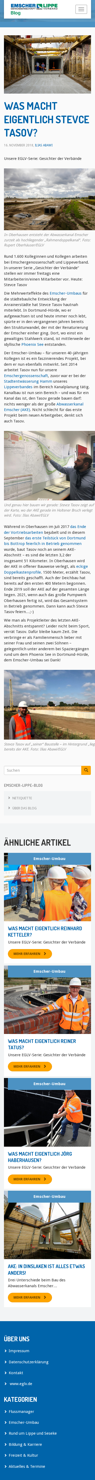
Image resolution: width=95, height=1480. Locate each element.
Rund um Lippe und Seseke (33, 1433)
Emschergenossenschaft (26, 375)
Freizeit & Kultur (23, 1455)
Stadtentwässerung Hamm (28, 381)
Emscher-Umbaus (66, 293)
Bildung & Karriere (25, 1444)
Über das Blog (24, 808)
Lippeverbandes (18, 387)
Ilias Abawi (44, 145)
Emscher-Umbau (49, 858)
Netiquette (22, 798)
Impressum (19, 1350)
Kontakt (16, 1372)
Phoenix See (32, 344)
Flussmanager (21, 1411)
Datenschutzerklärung (29, 1362)
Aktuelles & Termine (27, 1466)
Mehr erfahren (26, 954)
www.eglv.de (20, 1383)
